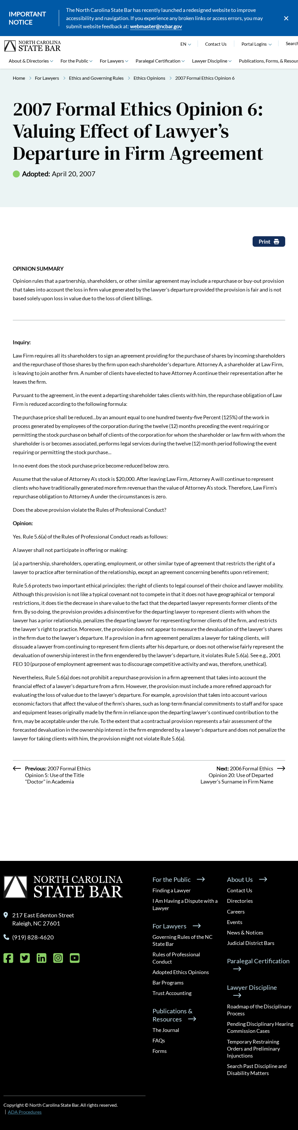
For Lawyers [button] (112, 60)
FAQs (158, 1040)
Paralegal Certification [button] (158, 60)
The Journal (165, 1030)
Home (19, 78)
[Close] (286, 18)
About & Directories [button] (29, 60)
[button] (270, 44)
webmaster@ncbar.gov (156, 26)
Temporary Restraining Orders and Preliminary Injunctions (253, 1048)
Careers (236, 911)
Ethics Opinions (149, 78)
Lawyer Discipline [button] (209, 60)
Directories (240, 901)
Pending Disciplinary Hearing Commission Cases (260, 1027)
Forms (159, 1051)
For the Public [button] (74, 60)
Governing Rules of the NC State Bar (182, 940)
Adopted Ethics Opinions (180, 972)
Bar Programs (168, 982)
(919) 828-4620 (33, 937)
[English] (189, 44)
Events (234, 922)
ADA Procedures (25, 1112)
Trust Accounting (171, 993)
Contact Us (216, 44)
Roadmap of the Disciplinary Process (259, 1010)
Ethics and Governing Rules (96, 78)
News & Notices (245, 932)
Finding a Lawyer (171, 890)
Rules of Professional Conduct (176, 957)
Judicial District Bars (250, 943)
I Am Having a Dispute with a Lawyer (185, 904)
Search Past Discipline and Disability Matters (257, 1069)
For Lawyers (47, 78)
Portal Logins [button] (254, 44)
